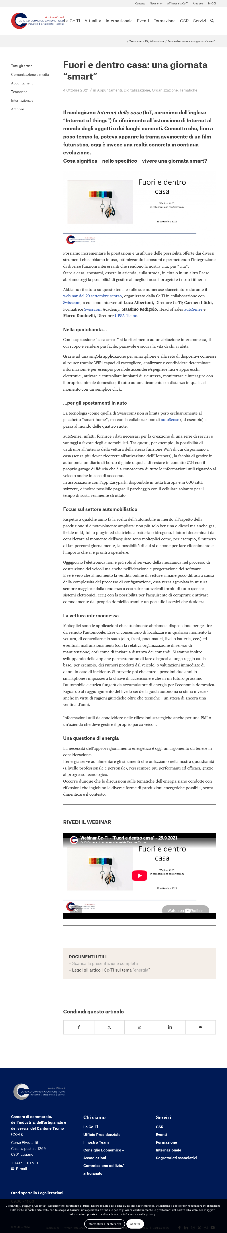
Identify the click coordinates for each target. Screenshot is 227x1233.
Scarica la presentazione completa (105, 963)
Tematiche (188, 90)
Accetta (135, 1224)
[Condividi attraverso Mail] (200, 1027)
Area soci (198, 3)
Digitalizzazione (137, 90)
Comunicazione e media (30, 74)
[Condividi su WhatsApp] (140, 1027)
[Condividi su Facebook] (79, 1027)
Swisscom (71, 302)
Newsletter (156, 3)
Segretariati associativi (176, 1157)
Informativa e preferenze (104, 1224)
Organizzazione (165, 90)
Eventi (161, 1134)
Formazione (166, 1142)
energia (141, 969)
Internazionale (22, 100)
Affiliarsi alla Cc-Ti (177, 3)
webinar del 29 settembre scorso (92, 296)
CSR (159, 1126)
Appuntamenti (109, 90)
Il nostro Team (96, 1142)
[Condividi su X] (109, 1027)
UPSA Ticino (126, 315)
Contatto (140, 3)
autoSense (193, 309)
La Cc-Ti (90, 1126)
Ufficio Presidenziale (102, 1134)
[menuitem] (140, 3)
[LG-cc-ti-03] (37, 20)
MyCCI (212, 3)
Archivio (17, 109)
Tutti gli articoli (22, 66)
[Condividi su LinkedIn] (170, 1027)
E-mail (21, 1168)
